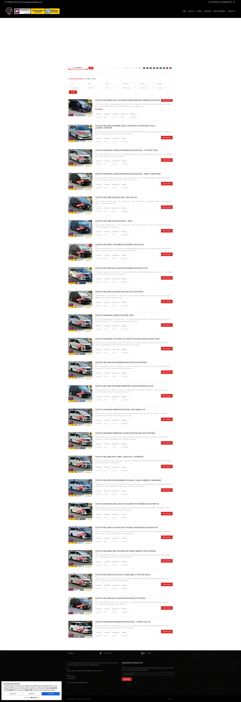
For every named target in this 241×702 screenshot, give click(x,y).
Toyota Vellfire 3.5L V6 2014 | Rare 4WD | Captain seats (123, 575)
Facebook (71, 653)
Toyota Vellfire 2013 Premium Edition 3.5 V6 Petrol (121, 362)
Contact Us (170, 699)
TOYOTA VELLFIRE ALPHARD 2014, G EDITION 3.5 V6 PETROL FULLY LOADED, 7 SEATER (125, 127)
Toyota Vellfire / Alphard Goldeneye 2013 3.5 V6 (119, 245)
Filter (90, 68)
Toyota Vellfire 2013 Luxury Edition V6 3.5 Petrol (120, 598)
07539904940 (225, 2)
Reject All (32, 694)
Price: (70, 67)
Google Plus (107, 653)
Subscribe (127, 679)
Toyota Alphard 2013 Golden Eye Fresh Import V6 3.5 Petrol (125, 551)
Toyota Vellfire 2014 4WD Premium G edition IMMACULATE (124, 386)
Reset (73, 92)
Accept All (51, 694)
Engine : (91, 79)
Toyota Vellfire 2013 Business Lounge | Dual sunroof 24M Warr (128, 480)
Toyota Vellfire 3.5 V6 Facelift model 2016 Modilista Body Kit (126, 527)
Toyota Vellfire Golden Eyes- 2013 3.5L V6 (116, 197)
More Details (167, 100)
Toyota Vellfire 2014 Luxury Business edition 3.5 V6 (121, 268)
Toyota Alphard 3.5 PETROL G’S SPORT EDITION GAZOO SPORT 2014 (127, 339)
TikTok (149, 653)
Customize (12, 694)
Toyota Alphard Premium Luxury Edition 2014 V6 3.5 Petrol (125, 433)
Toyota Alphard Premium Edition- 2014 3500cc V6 (120, 410)
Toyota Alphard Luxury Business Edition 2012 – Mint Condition (128, 174)
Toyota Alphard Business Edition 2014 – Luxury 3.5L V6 (122, 622)
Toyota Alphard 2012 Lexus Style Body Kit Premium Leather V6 (127, 504)
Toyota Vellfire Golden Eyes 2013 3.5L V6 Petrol (119, 292)
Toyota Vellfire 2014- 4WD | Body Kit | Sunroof (119, 457)
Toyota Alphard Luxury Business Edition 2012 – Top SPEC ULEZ (126, 150)
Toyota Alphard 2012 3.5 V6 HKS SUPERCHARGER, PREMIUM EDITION (127, 100)
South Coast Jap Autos (84, 699)
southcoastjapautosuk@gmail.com (31, 2)
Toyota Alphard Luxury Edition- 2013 (114, 315)
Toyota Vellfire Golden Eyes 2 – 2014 (113, 221)
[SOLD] (80, 133)
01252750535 (215, 2)
